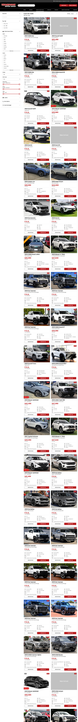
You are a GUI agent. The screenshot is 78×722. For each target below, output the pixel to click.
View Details (30, 50)
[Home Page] (8, 5)
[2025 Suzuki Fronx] (37, 353)
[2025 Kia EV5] (64, 135)
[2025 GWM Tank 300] (64, 390)
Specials (49, 9)
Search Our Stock (40, 9)
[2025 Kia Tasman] (37, 280)
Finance (56, 9)
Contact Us (43, 50)
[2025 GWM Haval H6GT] (64, 353)
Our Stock (63, 5)
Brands (30, 9)
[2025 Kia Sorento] (37, 208)
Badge (4, 72)
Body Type (5, 77)
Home (24, 9)
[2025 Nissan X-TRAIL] (64, 244)
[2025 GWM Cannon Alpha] (37, 645)
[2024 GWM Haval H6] (64, 62)
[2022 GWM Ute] (37, 26)
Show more (11, 70)
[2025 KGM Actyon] (64, 171)
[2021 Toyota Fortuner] (37, 426)
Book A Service (72, 5)
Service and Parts (65, 9)
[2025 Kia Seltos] (64, 463)
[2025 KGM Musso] (64, 645)
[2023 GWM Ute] (37, 62)
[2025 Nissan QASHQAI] (37, 390)
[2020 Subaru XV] (37, 171)
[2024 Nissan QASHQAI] (64, 98)
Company (75, 9)
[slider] (3, 84)
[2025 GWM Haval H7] (64, 317)
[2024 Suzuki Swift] (37, 98)
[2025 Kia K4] (37, 135)
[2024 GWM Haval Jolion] (37, 244)
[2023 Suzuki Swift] (64, 26)
